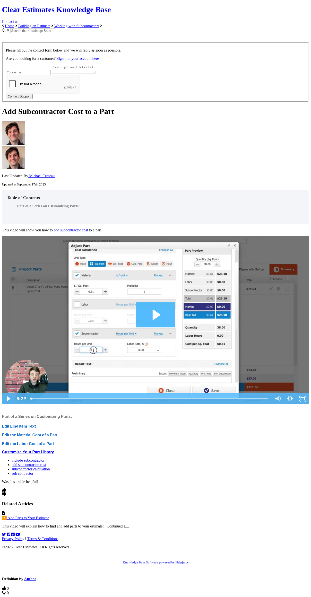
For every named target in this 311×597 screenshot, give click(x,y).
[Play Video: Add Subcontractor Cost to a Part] (155, 314)
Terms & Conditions (42, 539)
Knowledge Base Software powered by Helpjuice (156, 562)
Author (30, 579)
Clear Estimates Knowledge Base (56, 9)
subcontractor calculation (31, 469)
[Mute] (277, 398)
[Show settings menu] (290, 398)
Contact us (10, 21)
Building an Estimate (34, 26)
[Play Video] (8, 398)
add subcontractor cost (71, 230)
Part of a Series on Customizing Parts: (48, 206)
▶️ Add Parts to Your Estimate (25, 518)
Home (9, 26)
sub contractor (22, 473)
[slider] (149, 398)
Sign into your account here (78, 58)
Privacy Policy (13, 539)
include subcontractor (28, 460)
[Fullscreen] (302, 398)
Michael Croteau (41, 176)
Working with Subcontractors (76, 26)
